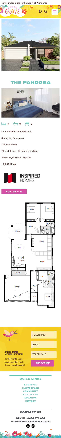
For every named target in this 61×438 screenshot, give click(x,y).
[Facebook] (40, 11)
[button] (5, 103)
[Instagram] (46, 11)
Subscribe (42, 363)
